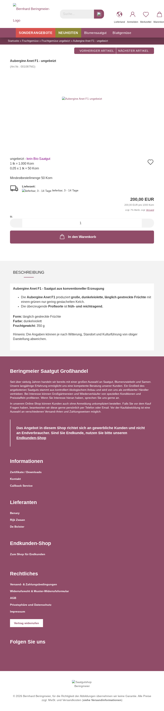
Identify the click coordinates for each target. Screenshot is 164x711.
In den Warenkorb (82, 237)
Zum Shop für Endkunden (27, 554)
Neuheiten (68, 33)
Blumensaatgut (95, 33)
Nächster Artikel (134, 50)
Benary (15, 513)
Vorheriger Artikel (96, 50)
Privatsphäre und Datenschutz (30, 604)
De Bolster (17, 526)
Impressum (17, 611)
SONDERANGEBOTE (35, 33)
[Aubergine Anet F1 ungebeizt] (82, 98)
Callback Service (21, 485)
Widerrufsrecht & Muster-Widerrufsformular (39, 591)
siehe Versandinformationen (102, 700)
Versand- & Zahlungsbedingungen (33, 584)
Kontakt (15, 478)
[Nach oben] (153, 705)
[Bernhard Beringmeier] (32, 14)
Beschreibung (28, 272)
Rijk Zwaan (17, 519)
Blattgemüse (122, 33)
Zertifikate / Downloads (26, 472)
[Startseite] (11, 33)
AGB (13, 598)
